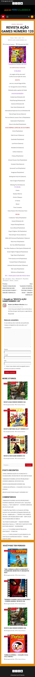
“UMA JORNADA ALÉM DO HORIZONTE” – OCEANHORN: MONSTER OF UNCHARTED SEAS (16, 570)
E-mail (6, 355)
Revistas (14, 24)
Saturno (16, 280)
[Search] (29, 16)
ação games (8, 278)
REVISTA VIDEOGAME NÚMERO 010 (14, 456)
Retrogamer (6, 280)
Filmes (6, 581)
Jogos (6, 550)
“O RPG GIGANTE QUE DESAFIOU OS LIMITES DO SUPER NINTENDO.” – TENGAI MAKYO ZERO (16, 536)
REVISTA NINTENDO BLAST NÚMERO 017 (16, 429)
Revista (11, 280)
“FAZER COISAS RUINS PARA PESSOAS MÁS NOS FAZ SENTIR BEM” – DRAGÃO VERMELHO (9, 288)
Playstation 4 (12, 550)
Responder (11, 313)
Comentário (8, 327)
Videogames (19, 24)
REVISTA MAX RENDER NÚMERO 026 (15, 402)
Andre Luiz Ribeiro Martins (16, 304)
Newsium (13, 675)
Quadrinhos (7, 636)
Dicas (13, 278)
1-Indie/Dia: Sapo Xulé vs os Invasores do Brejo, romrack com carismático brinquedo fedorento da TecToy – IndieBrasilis (16, 512)
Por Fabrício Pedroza (9, 44)
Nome (6, 349)
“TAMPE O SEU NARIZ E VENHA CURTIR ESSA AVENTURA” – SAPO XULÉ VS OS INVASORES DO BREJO (16, 517)
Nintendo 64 (19, 278)
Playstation (25, 278)
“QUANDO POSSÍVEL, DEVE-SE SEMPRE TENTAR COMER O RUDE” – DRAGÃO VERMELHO (26, 289)
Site (5, 360)
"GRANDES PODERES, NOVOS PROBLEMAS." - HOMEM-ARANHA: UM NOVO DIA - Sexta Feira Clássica (16, 503)
